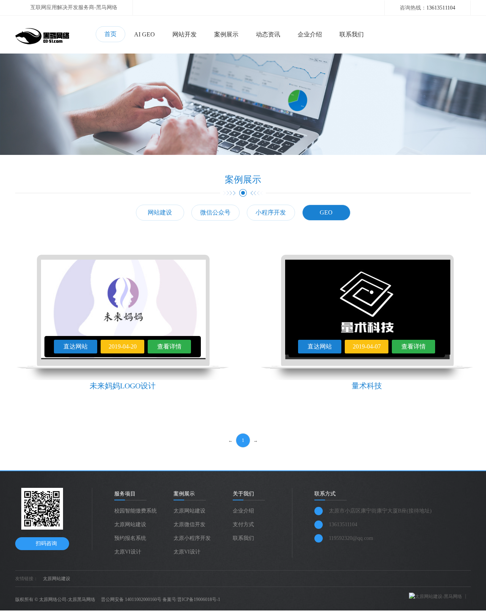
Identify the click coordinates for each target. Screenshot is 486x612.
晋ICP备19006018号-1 (198, 599)
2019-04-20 (123, 346)
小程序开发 (271, 212)
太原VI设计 (127, 552)
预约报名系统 (130, 538)
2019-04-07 (367, 346)
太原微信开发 (189, 524)
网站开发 (184, 34)
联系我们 (351, 34)
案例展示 (226, 34)
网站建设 (160, 212)
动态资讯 (268, 34)
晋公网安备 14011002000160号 (131, 599)
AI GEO (144, 34)
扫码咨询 (46, 543)
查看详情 (169, 346)
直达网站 (75, 346)
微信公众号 (215, 212)
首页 (110, 34)
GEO (326, 212)
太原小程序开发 (192, 538)
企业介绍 (310, 34)
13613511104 (440, 8)
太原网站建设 (130, 524)
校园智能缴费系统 (135, 511)
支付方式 (243, 524)
